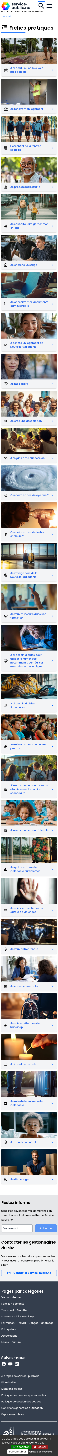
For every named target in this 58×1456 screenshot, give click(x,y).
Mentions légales (12, 1389)
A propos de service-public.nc (20, 1376)
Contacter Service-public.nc (32, 1273)
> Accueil (6, 16)
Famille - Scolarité (12, 1304)
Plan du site (8, 1382)
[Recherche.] (41, 6)
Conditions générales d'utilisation (22, 1408)
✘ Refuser (40, 1447)
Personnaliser (17, 1451)
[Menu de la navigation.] (49, 6)
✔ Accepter (21, 1447)
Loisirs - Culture (11, 1342)
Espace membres (12, 1414)
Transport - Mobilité (14, 1310)
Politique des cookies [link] (40, 1451)
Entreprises (8, 1329)
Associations (9, 1336)
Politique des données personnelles (23, 1395)
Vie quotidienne (11, 1297)
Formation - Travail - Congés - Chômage (27, 1323)
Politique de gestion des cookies (21, 1401)
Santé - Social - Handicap (17, 1316)
